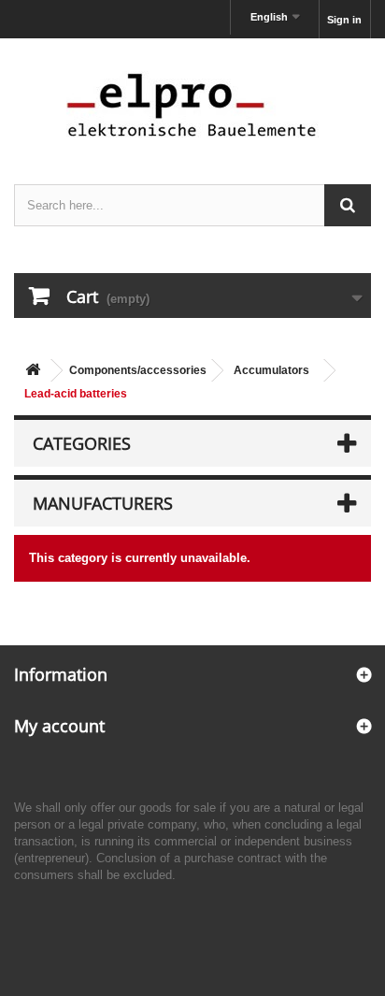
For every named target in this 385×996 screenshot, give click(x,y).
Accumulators (271, 370)
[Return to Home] (32, 371)
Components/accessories (138, 370)
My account (59, 726)
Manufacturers (103, 503)
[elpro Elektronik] (192, 104)
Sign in (344, 19)
